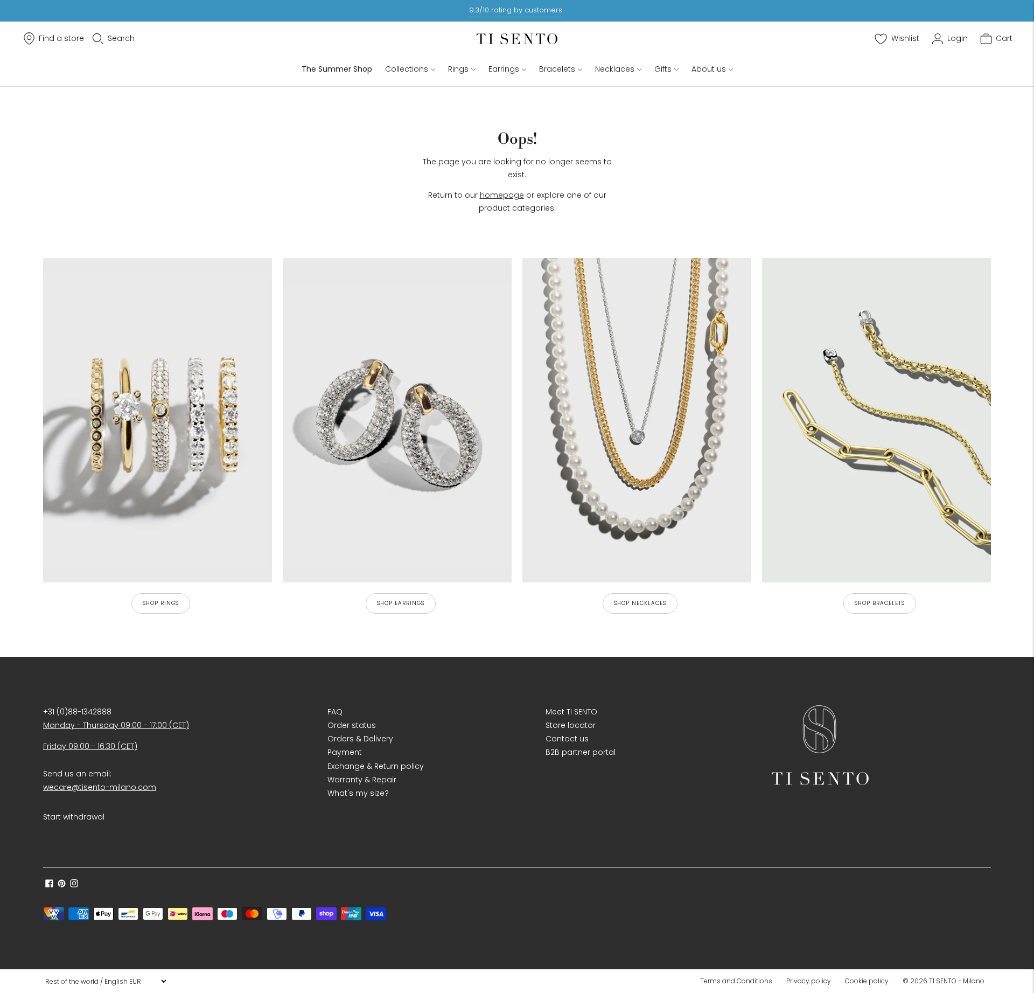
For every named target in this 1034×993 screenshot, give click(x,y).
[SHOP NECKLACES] (636, 420)
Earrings (503, 69)
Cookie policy (867, 980)
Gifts (663, 69)
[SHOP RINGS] (157, 420)
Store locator (571, 725)
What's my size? (358, 793)
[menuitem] (739, 981)
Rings (458, 69)
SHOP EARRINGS (400, 603)
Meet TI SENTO (571, 711)
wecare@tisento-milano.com (99, 787)
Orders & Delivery (360, 738)
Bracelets (557, 69)
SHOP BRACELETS (880, 603)
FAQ (335, 711)
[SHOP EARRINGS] (397, 420)
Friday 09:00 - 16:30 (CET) (90, 746)
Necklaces (614, 69)
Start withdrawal (73, 816)
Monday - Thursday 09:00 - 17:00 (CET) (116, 725)
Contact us (567, 738)
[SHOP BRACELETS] (876, 420)
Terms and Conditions (736, 980)
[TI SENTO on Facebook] (49, 884)
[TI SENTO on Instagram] (74, 884)
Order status (351, 725)
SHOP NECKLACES (640, 603)
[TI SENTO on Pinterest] (62, 884)
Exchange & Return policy (375, 766)
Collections (406, 69)
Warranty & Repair (361, 779)
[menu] (105, 981)
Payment (344, 752)
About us (708, 69)
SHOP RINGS (161, 603)
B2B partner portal (581, 752)
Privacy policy (808, 980)
